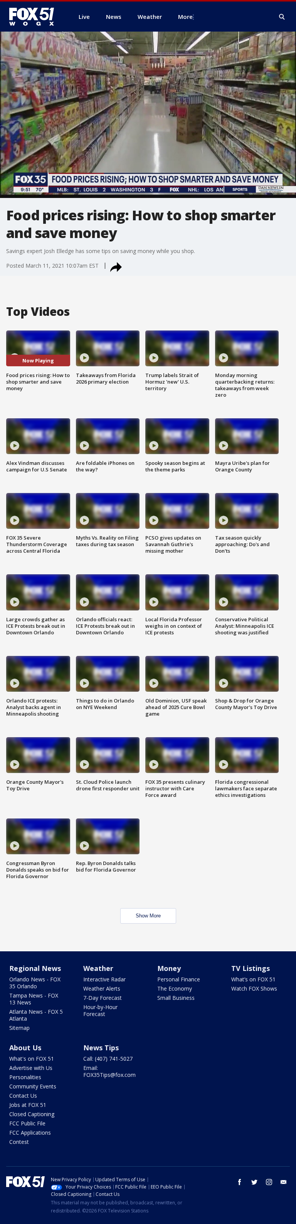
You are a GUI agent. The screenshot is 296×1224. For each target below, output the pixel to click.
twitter (254, 1182)
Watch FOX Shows (254, 988)
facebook (240, 1182)
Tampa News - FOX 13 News (33, 999)
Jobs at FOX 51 (27, 1104)
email (284, 1182)
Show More (148, 916)
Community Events (32, 1086)
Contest (19, 1141)
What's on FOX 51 (31, 1058)
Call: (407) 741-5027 (108, 1058)
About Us (25, 1047)
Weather (98, 968)
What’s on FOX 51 (253, 979)
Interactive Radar (104, 979)
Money (169, 968)
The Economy (174, 988)
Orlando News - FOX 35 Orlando (35, 983)
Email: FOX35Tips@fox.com (109, 1071)
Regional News (35, 968)
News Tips (101, 1047)
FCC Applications (30, 1132)
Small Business (176, 997)
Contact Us (23, 1095)
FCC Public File (27, 1123)
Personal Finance (178, 979)
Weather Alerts (101, 988)
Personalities (25, 1077)
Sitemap (19, 1027)
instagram (269, 1182)
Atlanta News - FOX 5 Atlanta (36, 1015)
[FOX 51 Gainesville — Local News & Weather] (34, 16)
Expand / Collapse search (282, 17)
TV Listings (250, 968)
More (185, 16)
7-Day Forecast (102, 997)
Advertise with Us (30, 1067)
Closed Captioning (31, 1114)
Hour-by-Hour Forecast (100, 1010)
